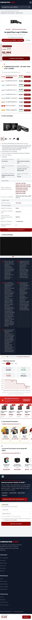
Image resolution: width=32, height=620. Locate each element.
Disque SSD (3, 565)
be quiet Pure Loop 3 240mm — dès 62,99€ (13, 40)
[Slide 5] (17, 256)
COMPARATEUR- (7, 2)
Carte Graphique (4, 557)
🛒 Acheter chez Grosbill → (16, 58)
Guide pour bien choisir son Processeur (13, 499)
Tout (16, 363)
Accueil (2, 11)
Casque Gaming (4, 586)
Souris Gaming (3, 581)
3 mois (3, 363)
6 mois (8, 363)
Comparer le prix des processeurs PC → (11, 424)
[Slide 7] (19, 256)
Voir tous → (26, 400)
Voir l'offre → (27, 76)
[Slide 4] (16, 256)
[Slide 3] (15, 256)
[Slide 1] (13, 256)
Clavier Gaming (3, 584)
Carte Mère (3, 568)
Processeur (3, 560)
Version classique (4, 605)
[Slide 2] (14, 256)
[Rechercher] (29, 7)
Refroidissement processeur (12, 11)
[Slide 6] (18, 256)
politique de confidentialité (11, 520)
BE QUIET (8, 29)
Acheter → (26, 617)
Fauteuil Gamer (3, 589)
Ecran (1, 578)
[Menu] (30, 2)
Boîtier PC (2, 570)
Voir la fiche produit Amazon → (23, 356)
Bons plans (2, 599)
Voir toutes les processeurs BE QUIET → (11, 453)
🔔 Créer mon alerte (16, 523)
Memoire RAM (3, 563)
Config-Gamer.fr (4, 602)
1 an (12, 363)
